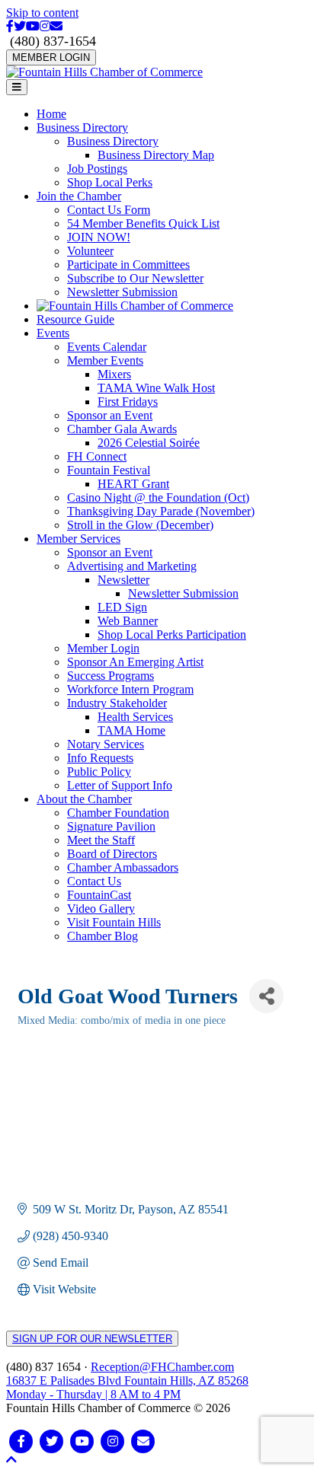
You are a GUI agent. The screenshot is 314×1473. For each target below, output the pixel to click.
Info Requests (100, 757)
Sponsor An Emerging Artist (135, 661)
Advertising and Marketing (132, 566)
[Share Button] (266, 996)
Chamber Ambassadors (122, 867)
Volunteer (90, 250)
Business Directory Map (156, 154)
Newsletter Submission (122, 291)
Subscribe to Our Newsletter (135, 278)
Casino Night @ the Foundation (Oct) (158, 497)
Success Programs (110, 675)
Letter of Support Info (119, 785)
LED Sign (122, 607)
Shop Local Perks (109, 182)
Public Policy (99, 771)
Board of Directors (112, 853)
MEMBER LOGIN (51, 57)
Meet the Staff (101, 840)
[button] (11, 1459)
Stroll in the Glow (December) (140, 524)
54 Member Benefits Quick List (143, 223)
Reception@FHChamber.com (162, 1366)
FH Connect (97, 456)
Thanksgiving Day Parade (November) (161, 511)
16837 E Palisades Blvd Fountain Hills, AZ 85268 (127, 1387)
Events (53, 333)
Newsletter (123, 579)
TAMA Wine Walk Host (156, 387)
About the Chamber (84, 798)
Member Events (105, 360)
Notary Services (105, 744)
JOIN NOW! (98, 237)
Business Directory (82, 127)
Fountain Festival (108, 470)
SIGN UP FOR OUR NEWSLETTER (92, 1338)
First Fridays (128, 401)
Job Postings (97, 168)
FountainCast (99, 894)
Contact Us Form (108, 209)
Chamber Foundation (118, 812)
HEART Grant (133, 483)
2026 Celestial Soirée (149, 442)
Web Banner (128, 620)
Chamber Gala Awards (122, 428)
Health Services (135, 716)
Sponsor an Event (109, 415)
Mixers (114, 374)
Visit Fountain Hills (114, 922)
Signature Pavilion (111, 826)
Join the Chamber (79, 196)
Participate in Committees (128, 264)
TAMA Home (131, 730)
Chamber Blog (102, 935)
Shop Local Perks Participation (172, 634)
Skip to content (42, 12)
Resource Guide (75, 319)
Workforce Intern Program (130, 689)
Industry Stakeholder (117, 703)
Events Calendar (106, 346)
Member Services (78, 538)
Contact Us (94, 881)
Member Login (103, 648)
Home (51, 113)
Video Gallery (101, 908)
